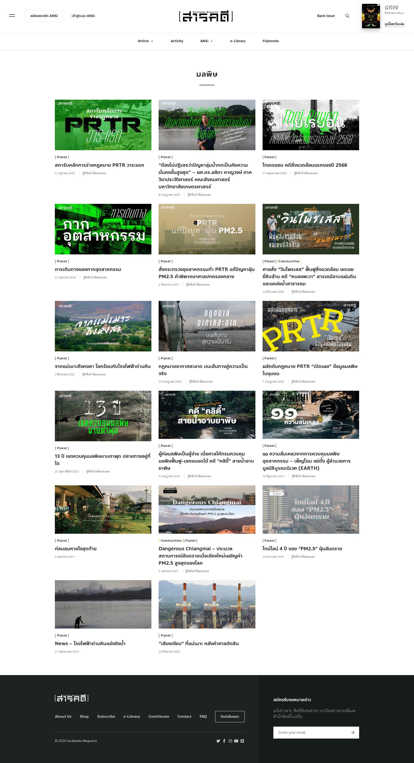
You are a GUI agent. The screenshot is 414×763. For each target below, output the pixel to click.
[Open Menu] (12, 15)
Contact (184, 716)
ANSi (204, 41)
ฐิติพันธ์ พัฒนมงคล (94, 173)
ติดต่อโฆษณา (230, 716)
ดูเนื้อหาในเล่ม (394, 24)
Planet (62, 157)
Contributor (159, 716)
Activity (177, 41)
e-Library (238, 41)
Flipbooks (271, 41)
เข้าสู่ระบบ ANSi (83, 15)
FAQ (203, 716)
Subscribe (106, 716)
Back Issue (326, 15)
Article (143, 41)
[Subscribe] (352, 733)
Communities (289, 261)
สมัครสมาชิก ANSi (44, 15)
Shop (84, 716)
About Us (63, 716)
